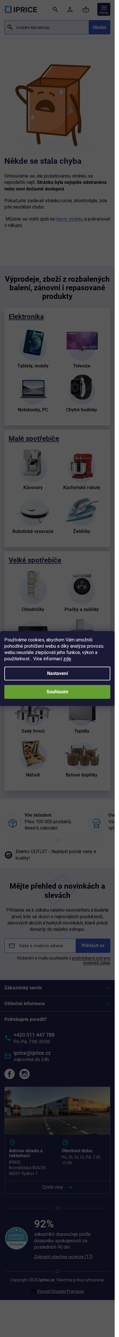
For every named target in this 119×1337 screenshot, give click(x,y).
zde (67, 658)
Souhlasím (57, 691)
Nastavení (57, 673)
